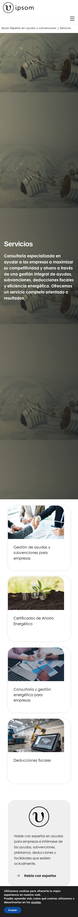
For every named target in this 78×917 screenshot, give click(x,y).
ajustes (36, 902)
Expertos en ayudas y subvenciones (33, 28)
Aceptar (12, 910)
